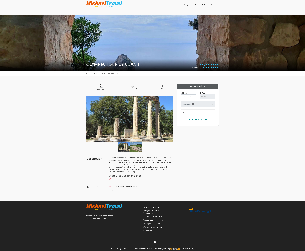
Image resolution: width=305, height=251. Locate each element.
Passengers (187, 104)
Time (204, 93)
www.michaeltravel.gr (153, 227)
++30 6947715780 (157, 217)
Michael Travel (92, 216)
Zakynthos (188, 5)
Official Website (201, 5)
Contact (214, 5)
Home (91, 74)
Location (148, 231)
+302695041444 (151, 213)
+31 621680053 (159, 220)
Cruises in (97, 74)
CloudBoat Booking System (156, 249)
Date (185, 93)
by (169, 249)
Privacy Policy (188, 249)
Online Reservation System (96, 218)
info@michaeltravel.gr (153, 224)
